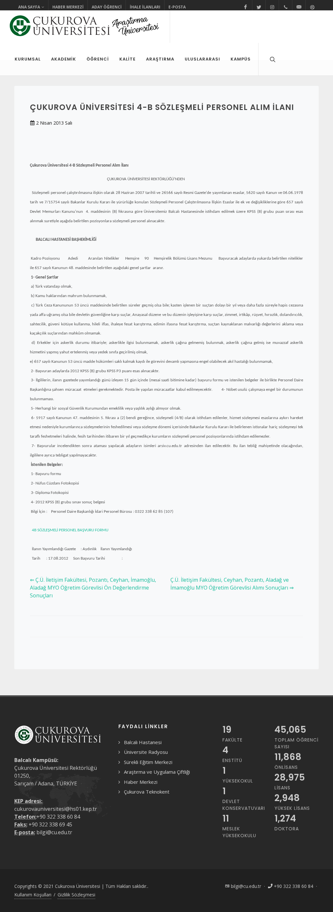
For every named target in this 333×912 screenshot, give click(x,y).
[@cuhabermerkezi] (245, 7)
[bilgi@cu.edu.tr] (298, 7)
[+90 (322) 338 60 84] (285, 7)
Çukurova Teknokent (146, 791)
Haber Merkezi (68, 7)
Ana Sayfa (29, 7)
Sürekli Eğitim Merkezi (148, 762)
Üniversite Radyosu (146, 752)
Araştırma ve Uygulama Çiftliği (157, 772)
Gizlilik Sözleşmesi (76, 895)
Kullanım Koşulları (32, 895)
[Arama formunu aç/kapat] (272, 59)
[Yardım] (312, 7)
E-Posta (177, 7)
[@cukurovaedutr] (258, 7)
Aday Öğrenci (107, 7)
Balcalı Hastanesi (143, 742)
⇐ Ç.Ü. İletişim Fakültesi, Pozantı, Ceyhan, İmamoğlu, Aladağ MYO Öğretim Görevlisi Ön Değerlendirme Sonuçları (93, 587)
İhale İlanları (145, 7)
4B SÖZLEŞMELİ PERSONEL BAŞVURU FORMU (69, 530)
